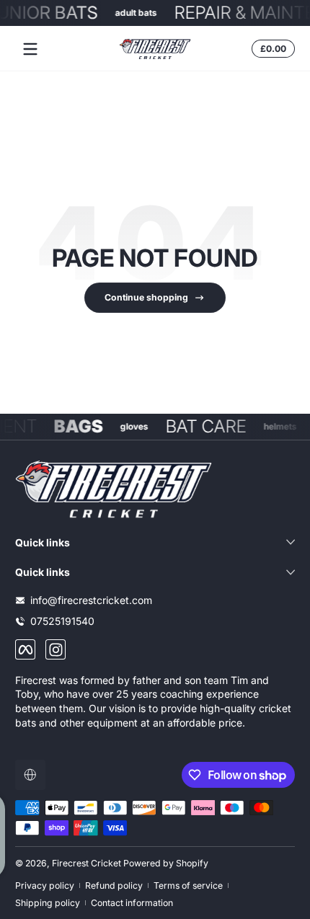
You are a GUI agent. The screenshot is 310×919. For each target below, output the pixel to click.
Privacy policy (44, 885)
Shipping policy (47, 902)
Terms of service (188, 885)
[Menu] (30, 49)
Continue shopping (146, 297)
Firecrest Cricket (86, 863)
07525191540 (62, 621)
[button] (271, 49)
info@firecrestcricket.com (91, 600)
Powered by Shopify (165, 863)
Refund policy (114, 885)
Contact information (132, 902)
